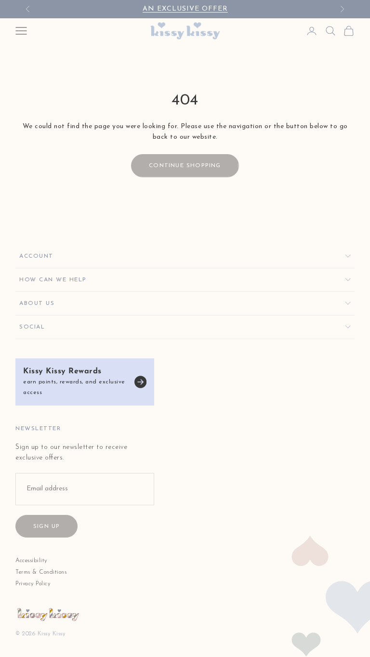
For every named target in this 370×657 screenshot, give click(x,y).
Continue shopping (185, 166)
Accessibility (31, 561)
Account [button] (36, 256)
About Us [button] (36, 303)
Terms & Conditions (40, 572)
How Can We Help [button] (53, 280)
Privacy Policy (32, 584)
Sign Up (46, 526)
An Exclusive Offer (185, 9)
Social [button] (32, 327)
